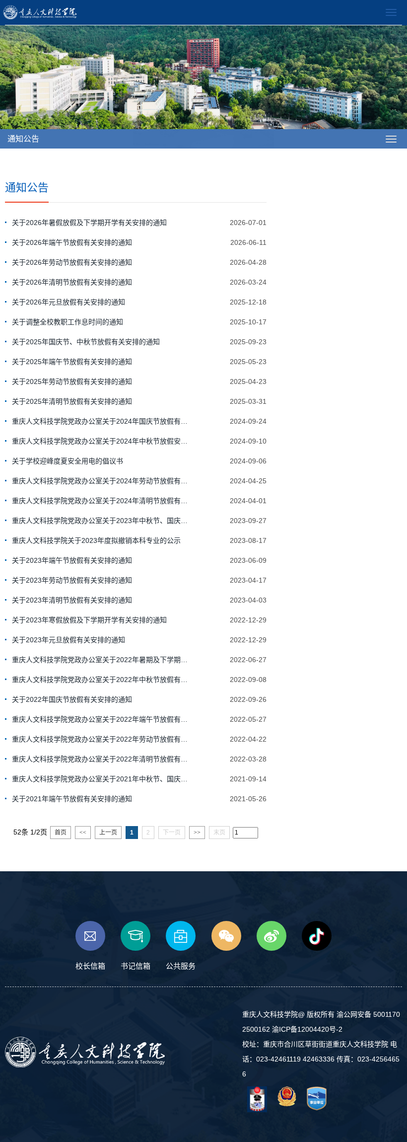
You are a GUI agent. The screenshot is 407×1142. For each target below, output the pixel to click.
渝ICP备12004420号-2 (307, 1029)
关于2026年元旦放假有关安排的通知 (68, 302)
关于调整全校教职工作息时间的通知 (67, 322)
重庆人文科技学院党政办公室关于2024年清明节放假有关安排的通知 (101, 501)
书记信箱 (135, 966)
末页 (219, 832)
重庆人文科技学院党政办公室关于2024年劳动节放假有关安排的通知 (101, 481)
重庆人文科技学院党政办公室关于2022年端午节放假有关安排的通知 (101, 719)
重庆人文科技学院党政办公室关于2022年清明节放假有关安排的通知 (101, 759)
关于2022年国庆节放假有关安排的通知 (72, 699)
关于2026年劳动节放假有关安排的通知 (72, 262)
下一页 (172, 832)
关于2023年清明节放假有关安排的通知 (72, 600)
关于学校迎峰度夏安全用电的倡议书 (67, 461)
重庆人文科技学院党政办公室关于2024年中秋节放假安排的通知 (101, 441)
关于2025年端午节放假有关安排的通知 (72, 362)
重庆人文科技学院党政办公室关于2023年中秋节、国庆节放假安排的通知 (101, 521)
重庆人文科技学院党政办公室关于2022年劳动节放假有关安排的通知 (101, 739)
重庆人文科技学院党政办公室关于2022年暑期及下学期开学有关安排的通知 (101, 660)
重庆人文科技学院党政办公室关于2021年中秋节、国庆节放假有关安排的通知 (101, 779)
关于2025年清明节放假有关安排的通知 (72, 401)
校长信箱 (90, 966)
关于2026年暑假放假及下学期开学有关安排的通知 (89, 223)
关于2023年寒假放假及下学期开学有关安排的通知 (89, 620)
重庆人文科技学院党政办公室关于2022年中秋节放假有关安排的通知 (101, 680)
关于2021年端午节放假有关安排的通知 (72, 799)
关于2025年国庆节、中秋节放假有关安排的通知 (86, 342)
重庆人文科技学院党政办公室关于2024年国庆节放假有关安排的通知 (101, 421)
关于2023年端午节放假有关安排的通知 (72, 560)
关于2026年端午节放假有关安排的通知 (72, 242)
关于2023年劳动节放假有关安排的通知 (72, 580)
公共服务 (181, 966)
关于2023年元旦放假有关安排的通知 (68, 640)
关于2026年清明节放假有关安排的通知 (72, 282)
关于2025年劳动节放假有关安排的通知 (72, 381)
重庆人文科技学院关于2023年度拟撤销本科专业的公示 (96, 540)
